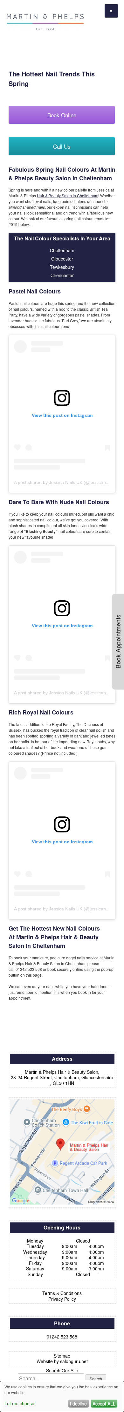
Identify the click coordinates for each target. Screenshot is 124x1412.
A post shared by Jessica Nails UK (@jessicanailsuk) (66, 482)
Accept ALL (104, 1403)
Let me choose (19, 1403)
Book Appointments (118, 641)
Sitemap (62, 1356)
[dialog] (62, 1396)
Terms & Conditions (62, 1293)
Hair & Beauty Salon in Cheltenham (67, 195)
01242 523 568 (62, 1336)
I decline (78, 1403)
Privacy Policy (62, 1299)
